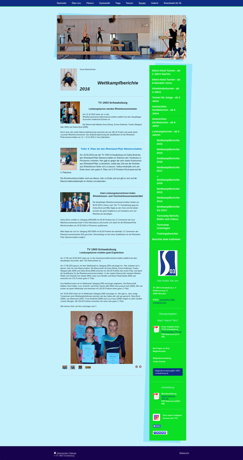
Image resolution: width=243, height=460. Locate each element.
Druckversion (62, 453)
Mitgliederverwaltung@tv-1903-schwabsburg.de (167, 372)
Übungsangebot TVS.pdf (171, 332)
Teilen (157, 426)
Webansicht (184, 453)
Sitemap (72, 453)
